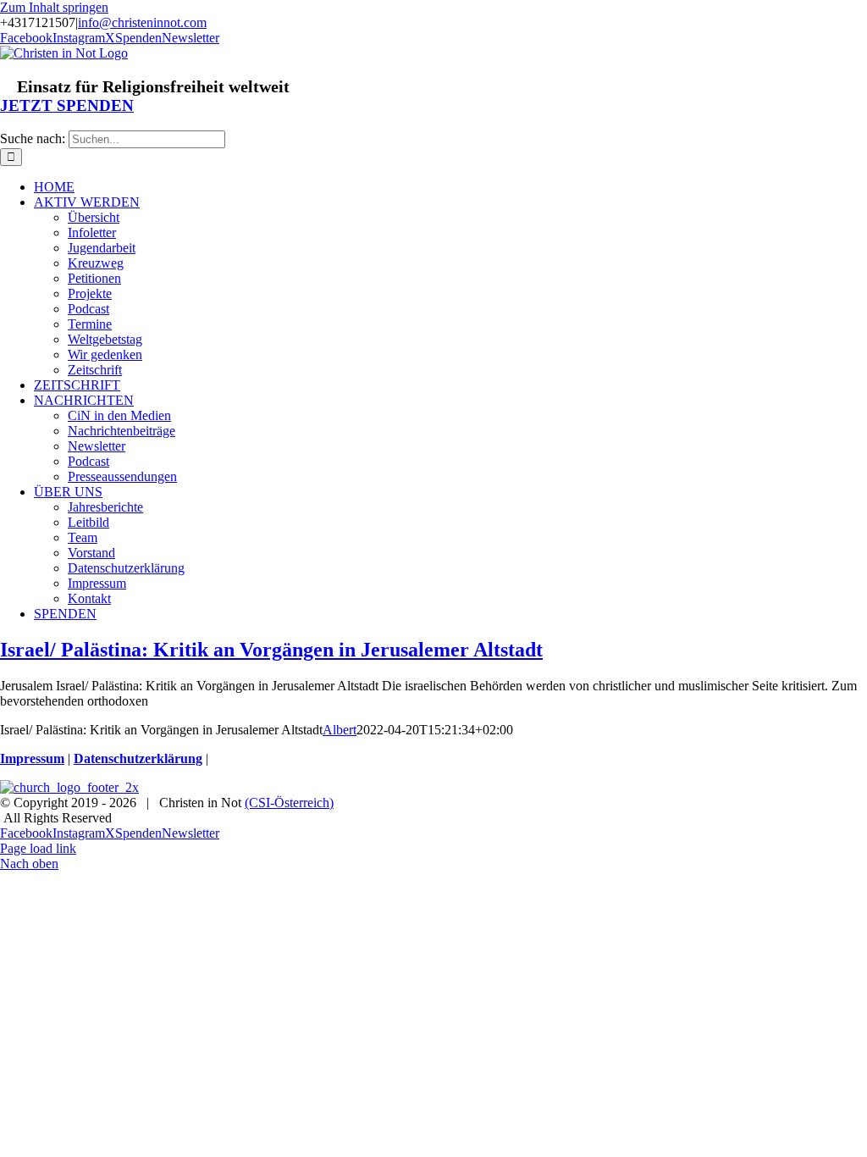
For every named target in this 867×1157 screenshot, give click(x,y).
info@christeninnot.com (142, 22)
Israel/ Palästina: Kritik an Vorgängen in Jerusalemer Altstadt (271, 650)
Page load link (38, 848)
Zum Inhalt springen (54, 7)
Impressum (32, 758)
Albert (339, 729)
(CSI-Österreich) (289, 802)
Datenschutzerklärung (138, 758)
